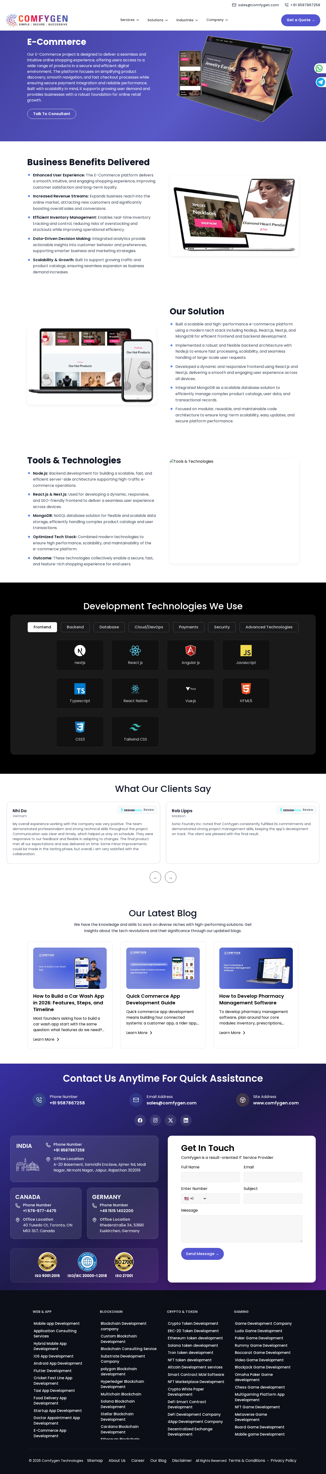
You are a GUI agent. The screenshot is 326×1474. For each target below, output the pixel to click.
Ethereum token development (195, 1338)
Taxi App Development (54, 1390)
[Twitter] (170, 1120)
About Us (117, 1460)
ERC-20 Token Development (193, 1330)
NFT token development (190, 1360)
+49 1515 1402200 (116, 1211)
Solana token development (193, 1345)
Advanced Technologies (269, 627)
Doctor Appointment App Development (57, 1420)
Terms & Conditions (246, 1460)
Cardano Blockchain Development (120, 1429)
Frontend (42, 627)
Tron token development (190, 1352)
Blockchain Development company (124, 1326)
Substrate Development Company (123, 1359)
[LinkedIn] (186, 1120)
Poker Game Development (259, 1338)
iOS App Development (54, 1356)
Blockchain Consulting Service (129, 1348)
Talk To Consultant (51, 114)
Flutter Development (53, 1370)
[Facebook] (140, 1120)
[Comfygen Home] (37, 20)
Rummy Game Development (261, 1345)
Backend (75, 627)
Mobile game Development (260, 1434)
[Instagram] (155, 1120)
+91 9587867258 (68, 1150)
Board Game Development (259, 1427)
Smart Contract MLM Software (196, 1374)
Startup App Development (58, 1410)
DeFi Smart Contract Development (187, 1404)
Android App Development (58, 1363)
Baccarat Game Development (263, 1352)
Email (249, 1167)
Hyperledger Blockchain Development (122, 1384)
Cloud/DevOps (149, 627)
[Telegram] (310, 82)
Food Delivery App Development (50, 1400)
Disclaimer (182, 1460)
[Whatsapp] (309, 68)
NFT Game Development (257, 1407)
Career (138, 1460)
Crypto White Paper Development (186, 1392)
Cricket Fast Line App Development (53, 1380)
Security (222, 627)
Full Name (190, 1167)
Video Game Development (259, 1360)
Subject (251, 1188)
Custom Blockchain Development (119, 1339)
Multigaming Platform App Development (259, 1397)
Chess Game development (260, 1387)
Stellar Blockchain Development (117, 1416)
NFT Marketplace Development (196, 1381)
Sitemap (95, 1460)
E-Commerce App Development (50, 1433)
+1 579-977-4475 (39, 1211)
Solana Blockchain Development (118, 1404)
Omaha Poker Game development (254, 1377)
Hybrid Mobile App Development (50, 1346)
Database (109, 627)
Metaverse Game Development (251, 1417)
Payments (188, 627)
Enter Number (194, 1188)
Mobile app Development (57, 1323)
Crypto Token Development (193, 1323)
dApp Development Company (195, 1421)
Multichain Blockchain (121, 1394)
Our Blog (158, 1460)
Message (189, 1210)
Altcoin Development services (195, 1367)
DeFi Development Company (194, 1414)
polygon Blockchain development (119, 1371)
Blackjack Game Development (263, 1367)
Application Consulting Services (55, 1333)
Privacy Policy (283, 1460)
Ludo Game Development (258, 1330)
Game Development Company (263, 1323)
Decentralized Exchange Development (190, 1431)
